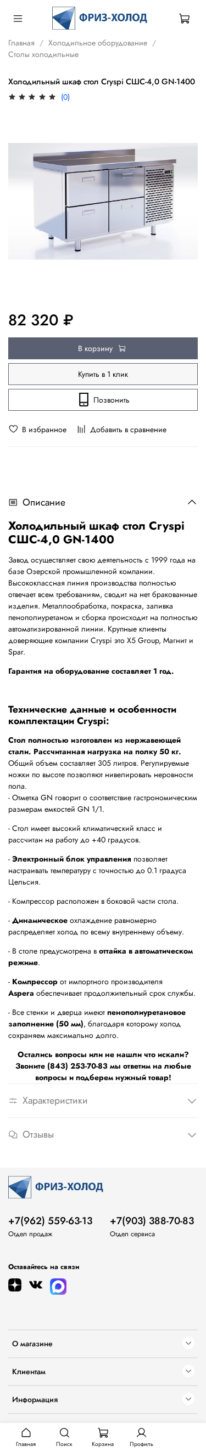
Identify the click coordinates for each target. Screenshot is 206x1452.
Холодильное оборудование (97, 42)
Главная (21, 42)
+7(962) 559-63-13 (50, 1221)
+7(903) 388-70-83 (152, 1221)
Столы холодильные (43, 54)
